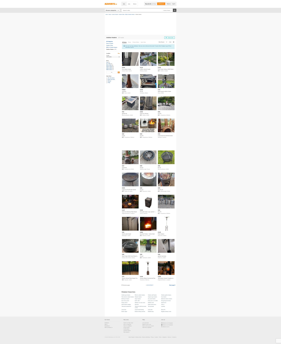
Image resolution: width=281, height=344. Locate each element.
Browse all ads (138, 337)
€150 (123, 67)
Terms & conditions (128, 325)
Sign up (169, 3)
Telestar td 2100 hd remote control (140, 307)
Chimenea (124, 167)
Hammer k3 (163, 302)
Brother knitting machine (140, 311)
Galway (133, 257)
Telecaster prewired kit (126, 306)
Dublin (145, 70)
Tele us (162, 304)
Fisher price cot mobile (153, 300)
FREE (123, 89)
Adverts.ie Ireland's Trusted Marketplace (112, 4)
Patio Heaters (161, 234)
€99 (123, 254)
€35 (123, 232)
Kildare (146, 93)
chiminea (124, 91)
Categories (164, 337)
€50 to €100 (108, 65)
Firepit (123, 135)
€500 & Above (109, 69)
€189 (159, 276)
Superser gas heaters (152, 296)
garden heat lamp (162, 256)
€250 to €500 (109, 68)
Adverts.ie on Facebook (168, 324)
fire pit (141, 91)
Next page (171, 285)
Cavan (148, 169)
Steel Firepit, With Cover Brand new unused (132, 256)
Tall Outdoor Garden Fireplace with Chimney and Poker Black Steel (173, 278)
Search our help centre (128, 322)
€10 (123, 166)
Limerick (164, 137)
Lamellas (163, 306)
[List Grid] (171, 42)
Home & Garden (109, 43)
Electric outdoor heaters (140, 295)
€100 (141, 89)
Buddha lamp (151, 311)
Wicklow (168, 115)
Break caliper (124, 311)
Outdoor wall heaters (152, 295)
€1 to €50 (108, 63)
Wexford (145, 213)
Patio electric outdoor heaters (128, 296)
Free (107, 62)
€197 (123, 210)
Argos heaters (138, 298)
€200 (141, 112)
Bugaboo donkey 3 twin (166, 311)
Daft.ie (106, 324)
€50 (123, 112)
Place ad (162, 3)
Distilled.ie (107, 322)
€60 (159, 112)
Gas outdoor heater (126, 69)
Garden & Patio (109, 45)
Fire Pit (159, 113)
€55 (141, 166)
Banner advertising (146, 337)
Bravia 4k (163, 309)
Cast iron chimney (144, 113)
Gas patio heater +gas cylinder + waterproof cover (151, 211)
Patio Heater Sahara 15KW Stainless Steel (168, 69)
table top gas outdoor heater (164, 91)
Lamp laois (124, 309)
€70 (159, 89)
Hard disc (137, 304)
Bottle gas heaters (125, 298)
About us (169, 337)
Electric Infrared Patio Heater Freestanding (132, 278)
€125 (159, 232)
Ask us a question (127, 324)
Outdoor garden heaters (166, 295)
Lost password (145, 322)
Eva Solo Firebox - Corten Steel (147, 234)
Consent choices (127, 330)
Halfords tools (151, 302)
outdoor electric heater (145, 69)
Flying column (124, 302)
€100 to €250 (109, 66)
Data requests (126, 332)
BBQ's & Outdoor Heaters (111, 47)
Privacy (152, 337)
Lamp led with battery (139, 309)
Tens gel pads (151, 306)
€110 (141, 67)
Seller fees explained (146, 327)
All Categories (109, 41)
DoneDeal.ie (107, 325)
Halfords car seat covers (140, 302)
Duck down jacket (125, 300)
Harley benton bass (152, 304)
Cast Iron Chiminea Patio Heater (129, 211)
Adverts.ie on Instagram (168, 323)
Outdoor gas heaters (126, 295)
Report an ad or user (146, 324)
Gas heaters (163, 296)
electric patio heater (126, 234)
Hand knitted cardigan (126, 304)
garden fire (124, 113)
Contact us (174, 337)
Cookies (156, 337)
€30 (159, 254)
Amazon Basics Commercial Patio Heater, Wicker (151, 278)
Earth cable (137, 300)
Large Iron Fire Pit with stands (129, 189)
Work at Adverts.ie (108, 327)
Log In (173, 3)
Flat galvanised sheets (166, 300)
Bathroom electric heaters (166, 298)
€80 (159, 188)
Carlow (130, 70)
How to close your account (148, 325)
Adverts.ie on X (166, 326)
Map (119, 53)
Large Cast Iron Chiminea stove (165, 135)
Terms (160, 337)
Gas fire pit (160, 189)
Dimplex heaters (138, 296)
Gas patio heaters (152, 298)
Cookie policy (126, 329)
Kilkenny (147, 279)
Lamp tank (150, 309)
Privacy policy (127, 327)
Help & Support (131, 337)
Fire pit (141, 167)
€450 (141, 232)
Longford (132, 213)
